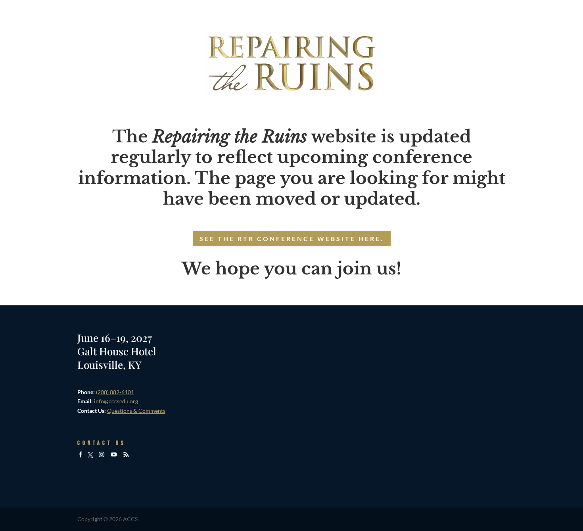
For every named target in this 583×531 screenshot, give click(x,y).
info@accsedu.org (116, 401)
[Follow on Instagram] (101, 455)
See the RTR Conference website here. (291, 238)
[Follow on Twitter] (90, 455)
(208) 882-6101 (115, 392)
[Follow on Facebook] (80, 455)
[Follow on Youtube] (114, 455)
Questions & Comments (136, 410)
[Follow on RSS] (126, 455)
